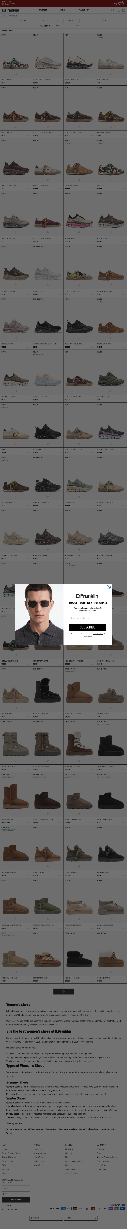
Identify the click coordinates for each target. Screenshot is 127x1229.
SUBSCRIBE (87, 627)
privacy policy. (88, 636)
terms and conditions (98, 634)
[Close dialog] (109, 587)
